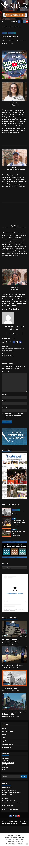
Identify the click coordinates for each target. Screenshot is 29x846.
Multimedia (16, 510)
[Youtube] (27, 21)
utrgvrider (12, 609)
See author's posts (14, 334)
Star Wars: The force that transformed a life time (6, 522)
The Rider (6, 609)
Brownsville (7, 707)
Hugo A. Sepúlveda (7, 716)
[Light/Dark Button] (13, 21)
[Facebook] (19, 21)
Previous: (13, 348)
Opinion (5, 33)
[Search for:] (11, 776)
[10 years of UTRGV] (14, 678)
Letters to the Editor (8, 762)
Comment (5, 372)
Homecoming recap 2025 (6, 532)
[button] (2, 21)
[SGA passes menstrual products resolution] (14, 629)
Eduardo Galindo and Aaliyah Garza (15, 41)
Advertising (5, 758)
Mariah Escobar (7, 644)
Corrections (5, 765)
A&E (14, 518)
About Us (5, 767)
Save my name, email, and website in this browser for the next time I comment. (14, 416)
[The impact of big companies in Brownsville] (14, 701)
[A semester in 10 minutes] (14, 654)
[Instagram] (24, 21)
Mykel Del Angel (7, 690)
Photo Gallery (6, 747)
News (14, 529)
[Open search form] (16, 21)
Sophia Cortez (6, 667)
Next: (7, 355)
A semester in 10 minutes (12, 665)
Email (4, 401)
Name (4, 394)
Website (4, 407)
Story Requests (6, 760)
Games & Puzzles (7, 744)
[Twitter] (22, 21)
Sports (4, 734)
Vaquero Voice (11, 33)
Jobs (3, 769)
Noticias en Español (8, 731)
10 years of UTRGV (6, 512)
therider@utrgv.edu (12, 809)
